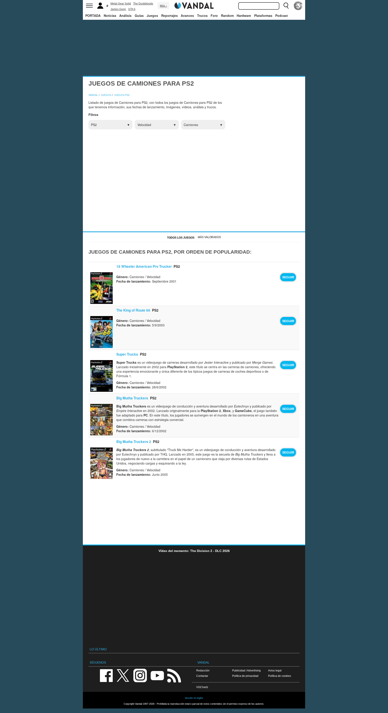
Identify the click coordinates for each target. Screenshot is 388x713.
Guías (139, 15)
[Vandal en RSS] (174, 675)
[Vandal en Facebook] (106, 675)
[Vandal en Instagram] (140, 675)
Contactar (202, 675)
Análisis (125, 15)
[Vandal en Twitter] (123, 675)
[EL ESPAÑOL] (298, 5)
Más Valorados (209, 237)
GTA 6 (131, 9)
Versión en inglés (194, 698)
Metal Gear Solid (120, 3)
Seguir (288, 277)
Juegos (152, 15)
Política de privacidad (245, 675)
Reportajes (169, 15)
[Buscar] (286, 5)
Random (227, 15)
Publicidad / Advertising (246, 670)
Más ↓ (163, 5)
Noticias (110, 15)
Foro (214, 15)
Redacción (202, 670)
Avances (187, 15)
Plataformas (263, 15)
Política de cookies (279, 675)
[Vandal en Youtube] (157, 675)
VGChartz (202, 687)
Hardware (244, 15)
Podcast (281, 15)
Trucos (202, 15)
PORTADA (93, 15)
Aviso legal (275, 670)
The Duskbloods (143, 3)
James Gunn (118, 9)
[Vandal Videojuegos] (194, 5)
